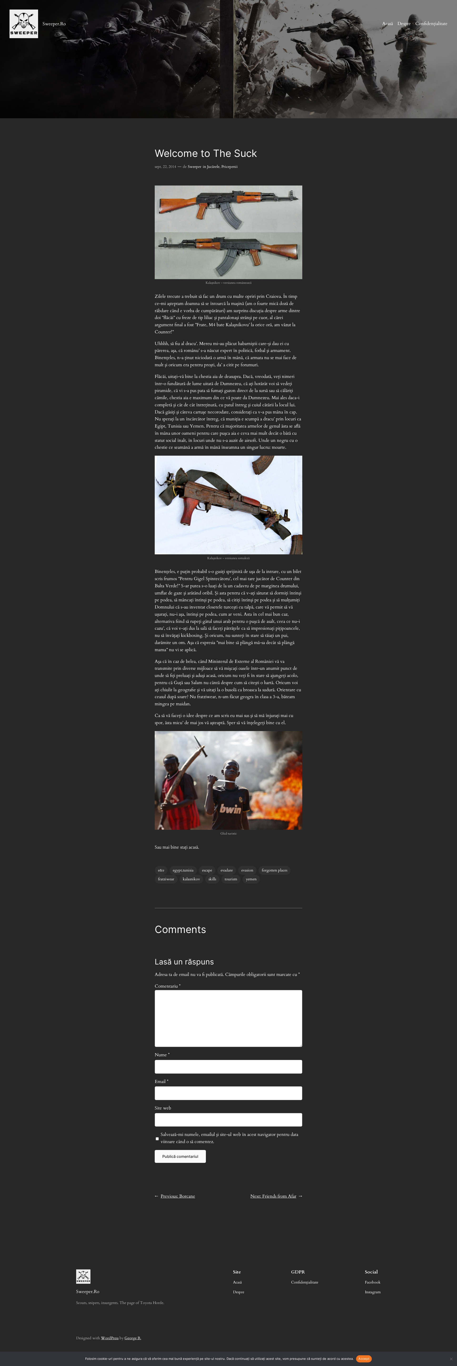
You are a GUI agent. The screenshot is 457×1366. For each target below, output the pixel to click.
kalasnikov (191, 879)
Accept (363, 1359)
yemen (251, 879)
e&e (161, 870)
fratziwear (166, 879)
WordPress (110, 1338)
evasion (247, 870)
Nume (162, 1055)
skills (212, 879)
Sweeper (194, 166)
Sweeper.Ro (54, 24)
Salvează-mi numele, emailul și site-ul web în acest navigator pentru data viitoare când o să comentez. (229, 1138)
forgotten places (274, 870)
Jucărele (213, 166)
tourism (231, 879)
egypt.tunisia (183, 870)
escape (207, 870)
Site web (163, 1108)
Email (162, 1081)
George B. (132, 1338)
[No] (451, 1358)
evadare (227, 870)
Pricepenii (229, 166)
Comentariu (168, 986)
